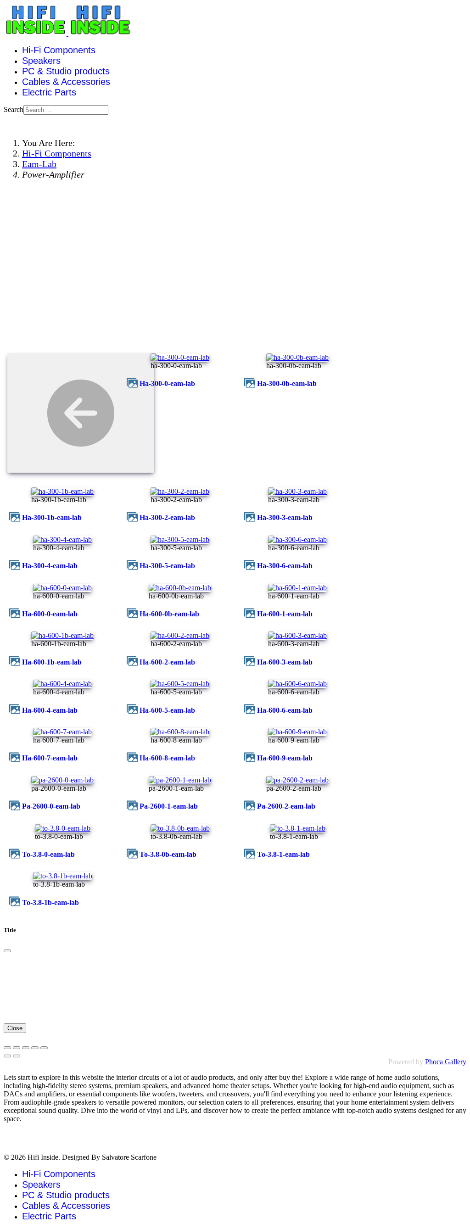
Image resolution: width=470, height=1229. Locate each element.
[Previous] (7, 1056)
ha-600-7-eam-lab (50, 758)
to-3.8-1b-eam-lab (50, 902)
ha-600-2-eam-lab (167, 662)
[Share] (16, 1047)
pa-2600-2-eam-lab (286, 806)
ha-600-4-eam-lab (50, 710)
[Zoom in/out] (35, 1047)
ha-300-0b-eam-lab (287, 383)
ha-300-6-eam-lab (285, 566)
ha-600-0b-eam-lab (169, 614)
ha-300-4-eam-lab (50, 566)
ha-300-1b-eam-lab (52, 517)
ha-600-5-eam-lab (167, 710)
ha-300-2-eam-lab (167, 517)
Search (13, 109)
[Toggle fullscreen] (25, 1047)
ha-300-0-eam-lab (167, 383)
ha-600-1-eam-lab (285, 614)
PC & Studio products (66, 71)
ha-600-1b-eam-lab (52, 662)
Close (14, 1028)
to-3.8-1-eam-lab (283, 854)
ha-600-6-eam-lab (285, 710)
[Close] (7, 951)
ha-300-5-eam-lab (167, 566)
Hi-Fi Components (58, 50)
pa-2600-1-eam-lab (169, 806)
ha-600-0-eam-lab (50, 614)
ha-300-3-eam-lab (285, 517)
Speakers (41, 61)
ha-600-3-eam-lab (285, 662)
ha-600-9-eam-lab (285, 758)
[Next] (16, 1056)
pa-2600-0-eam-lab (51, 806)
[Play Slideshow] (44, 1047)
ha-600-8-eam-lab (167, 758)
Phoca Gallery (445, 1062)
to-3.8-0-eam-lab (48, 854)
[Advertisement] (235, 281)
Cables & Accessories (66, 82)
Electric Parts (49, 92)
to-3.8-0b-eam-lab (168, 854)
